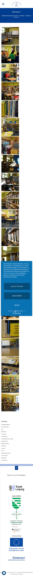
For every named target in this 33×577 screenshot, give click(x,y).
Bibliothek (28, 15)
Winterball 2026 (5, 427)
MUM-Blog (3, 458)
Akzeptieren (17, 286)
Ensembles (3, 434)
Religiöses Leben (5, 443)
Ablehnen (17, 296)
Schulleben (21, 15)
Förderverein (4, 460)
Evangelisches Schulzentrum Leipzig (10, 15)
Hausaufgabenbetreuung (7, 438)
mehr (17, 305)
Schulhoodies (4, 455)
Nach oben (16, 468)
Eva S (2, 450)
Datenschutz (11, 572)
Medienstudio (4, 441)
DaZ (2, 429)
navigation (3, 4)
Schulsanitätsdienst (5, 453)
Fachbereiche (4, 436)
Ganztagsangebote (5, 424)
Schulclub (3, 446)
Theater (3, 448)
